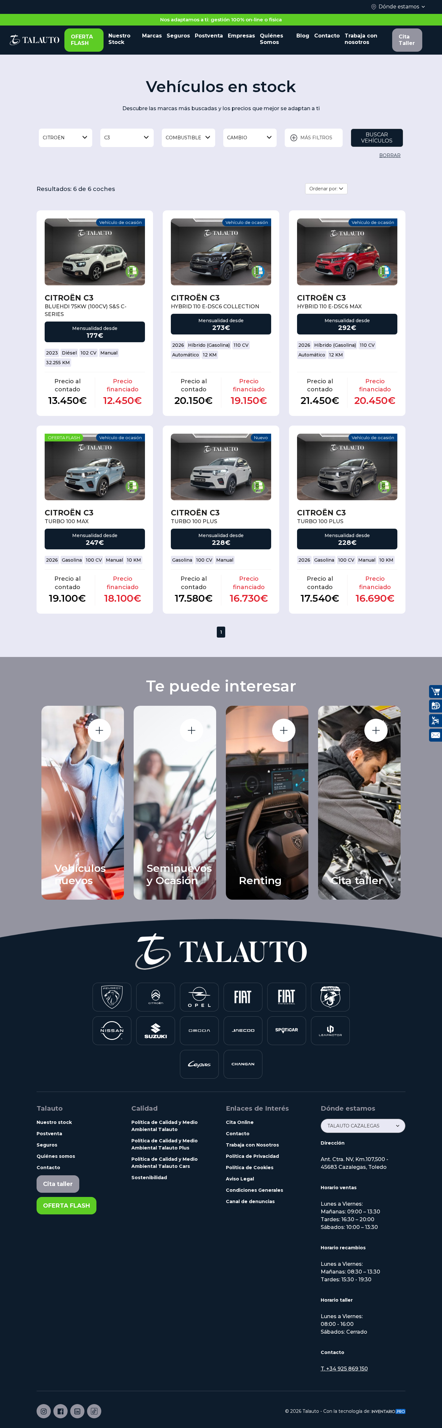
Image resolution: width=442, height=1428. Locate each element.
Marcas (152, 36)
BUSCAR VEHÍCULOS (376, 138)
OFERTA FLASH (82, 40)
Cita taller (58, 1184)
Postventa (209, 36)
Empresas (241, 36)
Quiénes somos (56, 1156)
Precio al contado (67, 385)
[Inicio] (34, 40)
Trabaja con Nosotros (252, 1145)
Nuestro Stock (119, 39)
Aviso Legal (240, 1179)
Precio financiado (122, 385)
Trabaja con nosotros (361, 39)
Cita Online (240, 1122)
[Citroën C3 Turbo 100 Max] (95, 467)
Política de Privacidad (252, 1156)
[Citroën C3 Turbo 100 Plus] (221, 467)
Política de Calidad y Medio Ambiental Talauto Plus (164, 1144)
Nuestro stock (54, 1122)
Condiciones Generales (254, 1190)
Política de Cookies (249, 1167)
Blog (302, 36)
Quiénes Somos (271, 39)
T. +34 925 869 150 (344, 1369)
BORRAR (390, 155)
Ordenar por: (324, 189)
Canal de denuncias (250, 1201)
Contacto (327, 36)
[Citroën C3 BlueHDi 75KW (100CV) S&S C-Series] (95, 251)
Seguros (178, 36)
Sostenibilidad (149, 1177)
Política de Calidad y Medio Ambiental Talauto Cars (164, 1162)
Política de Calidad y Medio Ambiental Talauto (164, 1125)
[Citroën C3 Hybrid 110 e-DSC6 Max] (347, 251)
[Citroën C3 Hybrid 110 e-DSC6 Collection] (221, 251)
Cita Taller (407, 40)
